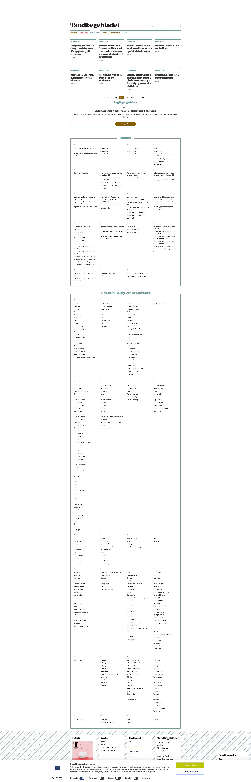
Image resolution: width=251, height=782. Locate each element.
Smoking (129, 680)
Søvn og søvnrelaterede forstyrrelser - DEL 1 (165, 246)
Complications (131, 366)
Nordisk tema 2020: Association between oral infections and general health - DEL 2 (164, 203)
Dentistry (76, 476)
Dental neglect (78, 436)
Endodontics (103, 403)
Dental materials (78, 434)
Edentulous (103, 391)
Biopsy (102, 318)
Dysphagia (77, 530)
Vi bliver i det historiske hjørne (135, 273)
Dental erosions (78, 408)
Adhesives (77, 312)
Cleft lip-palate (131, 349)
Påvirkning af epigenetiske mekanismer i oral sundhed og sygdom (111, 237)
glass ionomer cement (159, 403)
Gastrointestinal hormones (160, 386)
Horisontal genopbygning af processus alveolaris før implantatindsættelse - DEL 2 (164, 179)
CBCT (128, 326)
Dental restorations (79, 459)
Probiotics (156, 637)
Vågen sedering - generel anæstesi (136, 276)
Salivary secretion (132, 672)
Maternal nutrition (79, 589)
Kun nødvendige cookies (189, 771)
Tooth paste (156, 691)
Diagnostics (77, 499)
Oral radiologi (77, 244)
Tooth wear (156, 697)
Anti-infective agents (79, 337)
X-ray (128, 720)
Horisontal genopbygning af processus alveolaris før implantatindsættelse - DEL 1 (164, 174)
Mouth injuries (78, 618)
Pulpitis (155, 652)
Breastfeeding (104, 329)
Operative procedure (132, 581)
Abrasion (76, 304)
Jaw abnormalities (132, 538)
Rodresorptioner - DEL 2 (133, 232)
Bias (101, 312)
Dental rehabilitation (79, 456)
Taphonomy (156, 660)
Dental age (77, 386)
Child (128, 337)
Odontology (130, 578)
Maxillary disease (79, 592)
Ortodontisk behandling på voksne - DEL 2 (85, 259)
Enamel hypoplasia (105, 400)
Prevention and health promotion (162, 635)
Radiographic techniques (107, 663)
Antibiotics (77, 340)
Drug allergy (77, 519)
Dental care (77, 394)
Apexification (77, 346)
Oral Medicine (130, 608)
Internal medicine (105, 561)
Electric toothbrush (105, 397)
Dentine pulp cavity (79, 470)
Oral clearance (131, 595)
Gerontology (156, 391)
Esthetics (102, 411)
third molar (156, 669)
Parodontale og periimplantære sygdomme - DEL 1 (112, 228)
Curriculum (130, 377)
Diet (75, 502)
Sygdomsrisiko (131, 694)
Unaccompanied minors (80, 720)
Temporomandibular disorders (161, 663)
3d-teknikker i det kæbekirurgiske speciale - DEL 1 (86, 149)
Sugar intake (130, 686)
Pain (154, 575)
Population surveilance (159, 620)
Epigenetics (103, 408)
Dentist (76, 473)
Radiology (103, 666)
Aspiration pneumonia (80, 354)
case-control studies (132, 323)
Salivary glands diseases (133, 669)
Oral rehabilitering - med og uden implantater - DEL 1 (85, 248)
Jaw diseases (130, 541)
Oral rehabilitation (132, 625)
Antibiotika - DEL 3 (105, 154)
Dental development (79, 400)
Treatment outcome (158, 705)
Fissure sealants (131, 388)
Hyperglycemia (78, 558)
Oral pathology (131, 617)
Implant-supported (105, 550)
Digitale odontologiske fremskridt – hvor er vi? (85, 174)
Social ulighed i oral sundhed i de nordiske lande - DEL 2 (164, 233)
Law (154, 538)
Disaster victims (78, 507)
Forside (73, 33)
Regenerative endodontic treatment (110, 674)
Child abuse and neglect (133, 343)
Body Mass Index (105, 320)
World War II (103, 720)
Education (103, 394)
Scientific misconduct (132, 674)
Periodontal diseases (159, 595)
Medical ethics (78, 595)
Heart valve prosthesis (80, 541)
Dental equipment (79, 405)
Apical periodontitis (79, 349)
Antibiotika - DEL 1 (105, 148)
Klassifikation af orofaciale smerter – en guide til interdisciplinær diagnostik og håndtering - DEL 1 (111, 199)
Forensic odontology (132, 400)
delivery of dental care (159, 304)
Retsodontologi (131, 227)
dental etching (78, 411)
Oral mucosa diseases (133, 614)
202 (121, 97)
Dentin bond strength (79, 465)
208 (142, 97)
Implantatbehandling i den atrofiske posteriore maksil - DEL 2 (85, 203)
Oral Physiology (131, 620)
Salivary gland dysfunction (134, 663)
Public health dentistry (159, 646)
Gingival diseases (158, 397)
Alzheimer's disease (79, 323)
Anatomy (76, 335)
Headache (77, 538)
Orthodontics (130, 637)
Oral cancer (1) (131, 589)
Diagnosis (76, 487)
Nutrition (102, 587)
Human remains (78, 555)
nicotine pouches (105, 581)
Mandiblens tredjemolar (133, 197)
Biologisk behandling (132, 148)
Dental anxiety (78, 388)
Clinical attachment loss (133, 352)
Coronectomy (130, 374)
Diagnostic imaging (79, 493)
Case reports (130, 320)
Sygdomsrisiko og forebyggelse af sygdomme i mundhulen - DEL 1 (164, 237)
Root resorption (104, 686)
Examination (103, 420)
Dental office (77, 439)
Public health (156, 643)
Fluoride (129, 391)
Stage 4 (129, 683)
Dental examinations (79, 414)
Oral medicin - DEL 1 (79, 238)
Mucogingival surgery (80, 620)
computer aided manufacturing (135, 369)
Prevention (156, 632)
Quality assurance (79, 660)
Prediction (156, 626)
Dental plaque (78, 445)
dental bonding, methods (81, 391)
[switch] (101, 778)
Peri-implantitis (157, 589)
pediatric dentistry (158, 584)
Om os (105, 33)
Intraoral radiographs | (106, 564)
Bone (101, 323)
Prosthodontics (157, 640)
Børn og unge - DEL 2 (132, 154)
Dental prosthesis (78, 448)
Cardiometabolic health (133, 309)
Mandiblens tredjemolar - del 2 (135, 200)
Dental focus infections (80, 420)
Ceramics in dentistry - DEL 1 (161, 159)
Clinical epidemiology (132, 354)
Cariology (129, 318)
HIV (75, 552)
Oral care (129, 592)
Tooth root (156, 694)
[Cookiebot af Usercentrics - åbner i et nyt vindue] (57, 778)
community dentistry (132, 363)
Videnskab (95, 33)
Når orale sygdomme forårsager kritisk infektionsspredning (163, 208)
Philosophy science (158, 615)
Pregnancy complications (160, 629)
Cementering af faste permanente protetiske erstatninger (164, 155)
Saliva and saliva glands (133, 660)
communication (131, 360)
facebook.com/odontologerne (166, 759)
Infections (103, 558)
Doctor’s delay (78, 178)
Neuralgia (103, 578)
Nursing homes (104, 584)
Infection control (104, 555)
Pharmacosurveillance (159, 609)
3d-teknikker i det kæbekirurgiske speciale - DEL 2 (86, 154)
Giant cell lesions (158, 394)
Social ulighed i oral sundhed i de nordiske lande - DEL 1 (164, 228)
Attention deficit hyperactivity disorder (84, 357)
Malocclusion (77, 572)
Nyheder (84, 33)
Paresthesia (156, 578)
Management (77, 575)
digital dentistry (78, 504)
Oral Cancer (130, 587)
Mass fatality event (79, 587)
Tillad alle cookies (190, 765)
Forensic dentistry (132, 397)
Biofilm (102, 315)
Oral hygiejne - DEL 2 (79, 235)
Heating (76, 544)
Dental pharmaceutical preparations (83, 442)
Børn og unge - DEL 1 (132, 151)
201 (116, 97)
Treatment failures (158, 703)
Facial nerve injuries (132, 386)
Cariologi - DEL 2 (157, 151)
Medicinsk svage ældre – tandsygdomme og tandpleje (138, 209)
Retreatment (103, 683)
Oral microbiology (131, 611)
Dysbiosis (76, 527)
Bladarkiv (115, 33)
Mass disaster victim (79, 584)
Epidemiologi (104, 188)
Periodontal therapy (158, 601)
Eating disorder (104, 388)
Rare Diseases (104, 672)
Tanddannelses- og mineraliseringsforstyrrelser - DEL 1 (85, 274)
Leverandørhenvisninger (108, 747)
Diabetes (76, 482)
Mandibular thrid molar (80, 581)
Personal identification (159, 606)
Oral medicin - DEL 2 (79, 241)
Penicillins (156, 587)
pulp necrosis (157, 649)
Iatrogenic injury (104, 538)
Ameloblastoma (78, 326)
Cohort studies (131, 357)
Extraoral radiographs (106, 428)
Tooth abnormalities (158, 674)
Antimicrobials (78, 343)
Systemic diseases (132, 700)
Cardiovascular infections (133, 312)
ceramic (129, 332)
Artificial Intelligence (79, 352)
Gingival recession (158, 400)
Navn (130, 742)
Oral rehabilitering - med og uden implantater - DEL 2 (85, 252)
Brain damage (104, 326)
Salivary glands (131, 666)
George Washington (158, 388)
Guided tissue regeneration (160, 408)
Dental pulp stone (79, 453)
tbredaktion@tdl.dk (163, 756)
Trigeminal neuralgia (159, 708)
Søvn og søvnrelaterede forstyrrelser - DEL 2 (164, 250)
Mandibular (77, 578)
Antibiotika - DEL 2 (105, 151)
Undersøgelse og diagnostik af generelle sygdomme (111, 274)
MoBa (75, 615)
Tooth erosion (157, 683)
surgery (129, 691)
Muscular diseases (79, 623)
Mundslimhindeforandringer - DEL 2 (136, 215)
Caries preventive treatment (134, 315)
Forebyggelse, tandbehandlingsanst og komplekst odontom (137, 174)
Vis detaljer (146, 778)
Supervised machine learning (135, 688)
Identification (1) (104, 544)
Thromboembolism (158, 672)
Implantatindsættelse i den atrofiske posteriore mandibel (85, 208)
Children (129, 346)
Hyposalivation (78, 564)
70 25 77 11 (160, 751)
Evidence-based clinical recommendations (111, 417)
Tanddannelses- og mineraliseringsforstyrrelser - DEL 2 (85, 279)
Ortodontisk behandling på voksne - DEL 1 (85, 256)
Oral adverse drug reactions (134, 584)
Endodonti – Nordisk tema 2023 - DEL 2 (111, 186)
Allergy (76, 320)
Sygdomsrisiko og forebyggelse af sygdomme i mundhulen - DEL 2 (164, 242)
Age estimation (78, 318)
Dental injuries (78, 431)
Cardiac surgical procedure (134, 306)
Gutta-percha (157, 411)
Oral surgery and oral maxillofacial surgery (138, 628)
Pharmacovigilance (158, 612)
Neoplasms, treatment (106, 575)
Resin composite (105, 677)
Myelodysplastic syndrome (81, 626)
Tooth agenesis (157, 677)
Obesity (129, 572)
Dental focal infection (79, 417)
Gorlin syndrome (157, 405)
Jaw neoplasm (131, 544)
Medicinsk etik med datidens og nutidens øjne (138, 204)
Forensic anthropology (133, 394)
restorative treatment (106, 680)
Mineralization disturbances (81, 612)
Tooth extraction (157, 686)
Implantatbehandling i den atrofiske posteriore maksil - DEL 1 (85, 198)
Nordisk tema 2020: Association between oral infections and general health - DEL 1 (164, 198)
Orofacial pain (130, 634)
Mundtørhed (130, 218)
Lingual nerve (157, 541)
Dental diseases (78, 403)
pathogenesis (157, 581)
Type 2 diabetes (157, 711)
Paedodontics (157, 572)
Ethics (102, 414)
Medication (77, 601)
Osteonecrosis (131, 640)
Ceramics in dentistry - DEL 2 (161, 162)
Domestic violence (79, 516)
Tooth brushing (157, 680)
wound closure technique (107, 723)
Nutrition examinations (106, 589)
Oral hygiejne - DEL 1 (79, 232)
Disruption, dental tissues (81, 513)
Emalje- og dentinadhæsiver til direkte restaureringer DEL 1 (111, 179)
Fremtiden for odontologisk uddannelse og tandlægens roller (138, 179)
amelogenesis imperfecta (81, 329)
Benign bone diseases (106, 309)
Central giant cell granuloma (134, 329)
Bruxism (102, 332)
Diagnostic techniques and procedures (84, 496)
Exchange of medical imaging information (111, 422)
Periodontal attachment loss (161, 592)
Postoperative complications (161, 623)
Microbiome (77, 606)
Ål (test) (155, 720)
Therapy (155, 666)
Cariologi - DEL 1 (157, 148)
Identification (104, 541)
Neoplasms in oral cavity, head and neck (111, 572)
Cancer (129, 304)
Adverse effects (78, 315)
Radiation (103, 660)
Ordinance (129, 631)
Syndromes (130, 697)
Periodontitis (156, 603)
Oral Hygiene (130, 606)
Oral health (130, 603)
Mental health (78, 603)
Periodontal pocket (158, 598)
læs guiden (125, 124)
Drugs (75, 521)
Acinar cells (77, 306)
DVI (75, 524)
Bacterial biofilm (104, 304)
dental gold (77, 422)
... (111, 97)
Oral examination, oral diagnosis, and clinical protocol (138, 599)
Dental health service (79, 425)
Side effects (130, 677)
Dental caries (77, 397)
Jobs (125, 33)
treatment (156, 700)
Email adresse (133, 751)
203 (127, 97)
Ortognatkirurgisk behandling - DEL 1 (83, 262)
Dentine (76, 468)
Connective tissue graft (133, 371)
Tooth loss (156, 688)
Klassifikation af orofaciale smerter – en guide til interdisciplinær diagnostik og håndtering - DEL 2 (111, 206)
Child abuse (130, 340)
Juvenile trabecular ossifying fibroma (137, 547)
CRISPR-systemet (158, 165)
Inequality (103, 552)
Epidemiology (104, 405)
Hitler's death (77, 550)
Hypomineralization (79, 561)
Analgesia (76, 332)
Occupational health (132, 575)
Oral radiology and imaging (134, 623)
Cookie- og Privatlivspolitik (109, 750)
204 (132, 97)
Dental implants (78, 428)
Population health (158, 618)
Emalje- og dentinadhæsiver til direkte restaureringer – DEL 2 (111, 174)
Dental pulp (77, 451)
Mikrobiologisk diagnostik (81, 609)
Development (77, 479)
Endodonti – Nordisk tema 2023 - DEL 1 (110, 183)
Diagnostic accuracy (79, 490)
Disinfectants (77, 510)
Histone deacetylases (80, 547)
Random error (104, 669)
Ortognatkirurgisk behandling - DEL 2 (84, 265)
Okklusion (76, 230)
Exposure (103, 425)
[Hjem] (95, 26)
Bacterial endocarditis (106, 306)
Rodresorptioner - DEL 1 (133, 230)
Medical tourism (78, 598)
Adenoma (76, 309)
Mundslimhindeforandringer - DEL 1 (136, 212)
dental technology (79, 462)
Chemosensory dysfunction (134, 335)
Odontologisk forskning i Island (82, 227)
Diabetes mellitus (78, 485)
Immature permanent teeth (107, 547)
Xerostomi (129, 723)
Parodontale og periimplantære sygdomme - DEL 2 (112, 233)
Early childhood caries (106, 386)
